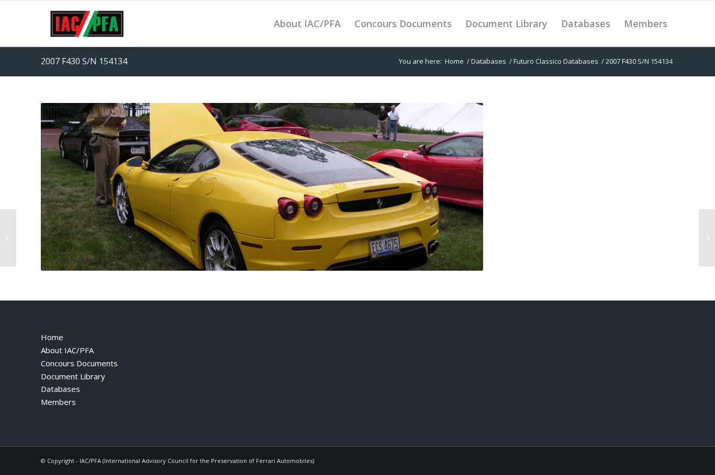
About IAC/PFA (67, 350)
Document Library (73, 376)
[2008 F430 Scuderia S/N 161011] (707, 238)
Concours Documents (79, 363)
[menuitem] (307, 24)
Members (58, 402)
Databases (60, 389)
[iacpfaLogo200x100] (87, 24)
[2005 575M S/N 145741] (8, 238)
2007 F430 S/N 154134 (84, 61)
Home (52, 337)
